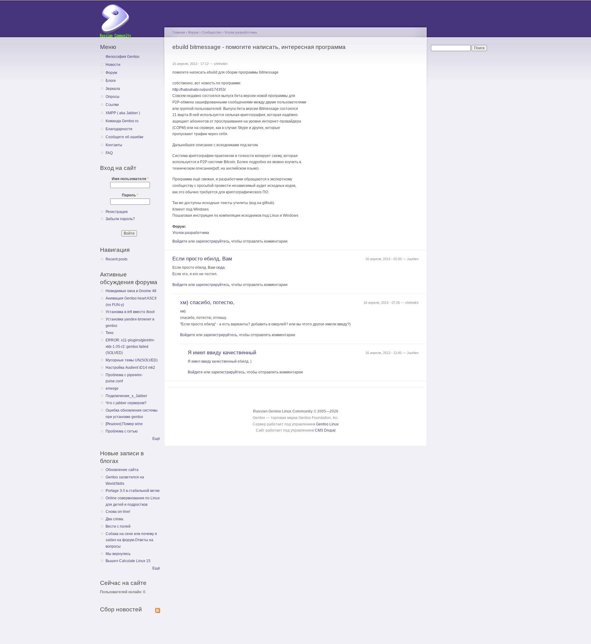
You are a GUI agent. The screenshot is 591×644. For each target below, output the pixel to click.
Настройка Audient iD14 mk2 (130, 367)
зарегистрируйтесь (212, 241)
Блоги (111, 80)
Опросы (112, 97)
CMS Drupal (325, 430)
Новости (113, 64)
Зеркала (113, 89)
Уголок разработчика (240, 32)
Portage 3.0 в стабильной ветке (133, 491)
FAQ (109, 153)
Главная (178, 32)
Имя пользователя (130, 179)
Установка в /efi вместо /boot (130, 312)
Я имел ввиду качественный (222, 353)
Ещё (156, 439)
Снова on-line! (118, 511)
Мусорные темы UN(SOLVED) (132, 360)
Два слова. (115, 519)
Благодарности (119, 129)
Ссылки (112, 105)
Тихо (110, 333)
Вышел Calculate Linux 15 (128, 561)
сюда (220, 267)
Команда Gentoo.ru (122, 121)
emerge (112, 388)
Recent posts (116, 259)
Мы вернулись (118, 554)
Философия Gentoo (122, 56)
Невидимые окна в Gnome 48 (131, 291)
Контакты (114, 145)
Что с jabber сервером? (126, 403)
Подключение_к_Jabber (126, 396)
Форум (111, 72)
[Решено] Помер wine (124, 424)
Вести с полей (118, 526)
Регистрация (117, 212)
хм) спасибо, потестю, (207, 302)
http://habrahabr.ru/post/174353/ (199, 89)
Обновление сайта (122, 470)
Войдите (179, 241)
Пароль (130, 195)
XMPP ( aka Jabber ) (123, 113)
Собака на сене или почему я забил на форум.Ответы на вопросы (131, 540)
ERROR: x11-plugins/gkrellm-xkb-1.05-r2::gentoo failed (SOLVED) (130, 346)
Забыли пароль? (120, 219)
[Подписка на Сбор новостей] (157, 609)
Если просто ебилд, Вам (202, 259)
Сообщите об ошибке (124, 137)
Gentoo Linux (327, 424)
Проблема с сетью (122, 431)
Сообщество (211, 32)
